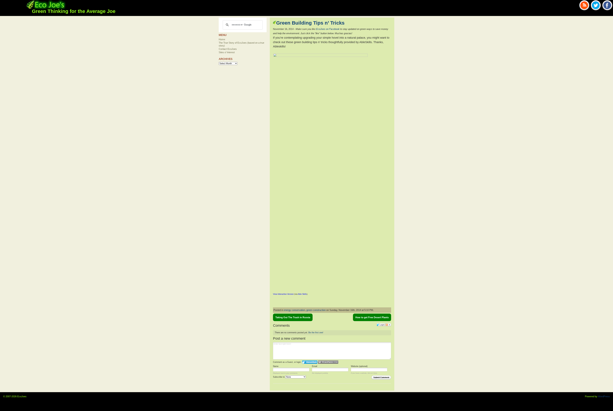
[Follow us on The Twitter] (596, 5)
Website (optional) (359, 366)
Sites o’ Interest (227, 52)
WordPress (604, 396)
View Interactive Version (283, 294)
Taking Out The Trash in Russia (292, 317)
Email (314, 366)
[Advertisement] (310, 302)
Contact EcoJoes (228, 49)
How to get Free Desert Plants (372, 317)
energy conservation (294, 310)
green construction (316, 310)
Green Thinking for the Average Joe (73, 11)
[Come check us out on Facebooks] (607, 5)
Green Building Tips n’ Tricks (310, 23)
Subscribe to (279, 377)
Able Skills (302, 294)
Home (222, 39)
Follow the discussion (388, 324)
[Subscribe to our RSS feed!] (584, 5)
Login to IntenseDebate (309, 362)
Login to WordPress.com (328, 362)
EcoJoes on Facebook (328, 29)
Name (275, 366)
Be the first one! (315, 332)
